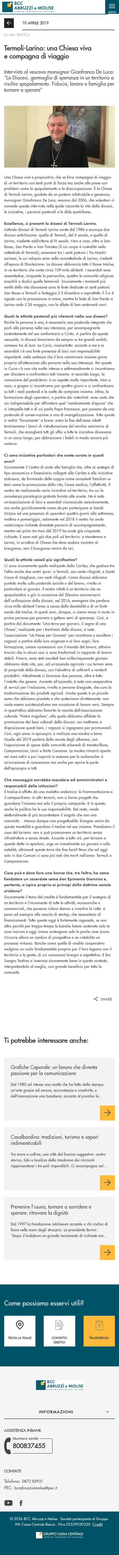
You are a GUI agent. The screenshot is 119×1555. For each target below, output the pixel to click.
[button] (112, 7)
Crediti (98, 1524)
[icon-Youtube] (8, 1503)
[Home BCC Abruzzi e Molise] (28, 7)
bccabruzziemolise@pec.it (35, 1487)
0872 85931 (32, 1481)
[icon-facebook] (21, 1503)
